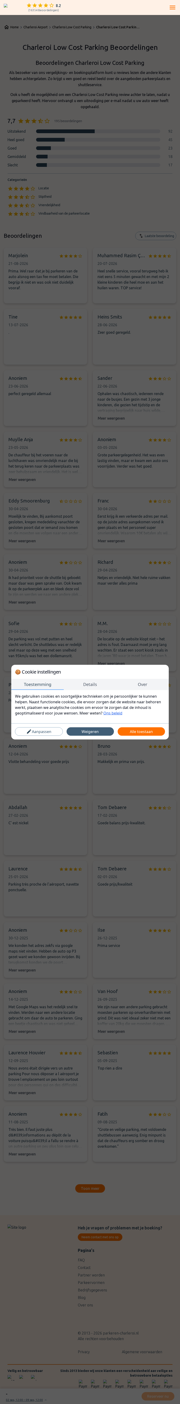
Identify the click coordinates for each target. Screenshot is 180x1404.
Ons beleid (112, 712)
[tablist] (90, 684)
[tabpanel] (90, 704)
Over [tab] (142, 684)
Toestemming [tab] (37, 684)
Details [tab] (90, 684)
